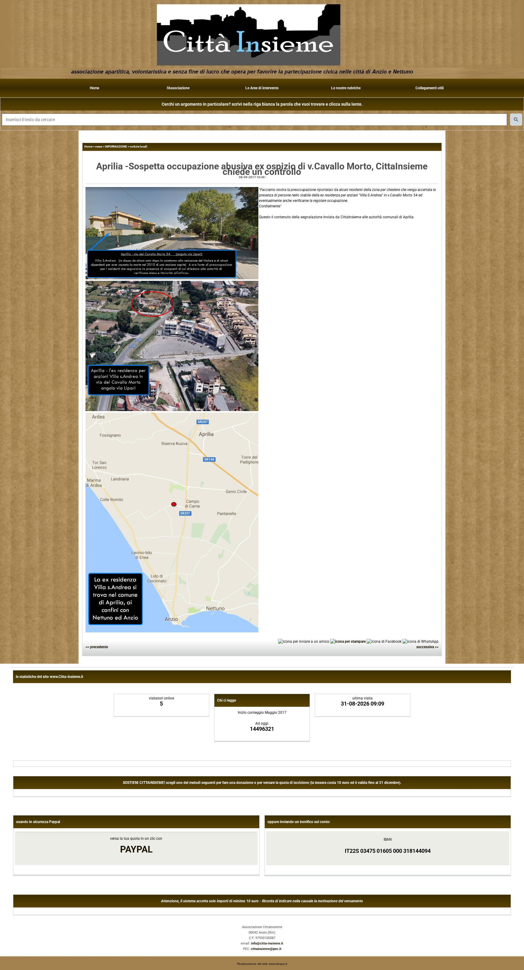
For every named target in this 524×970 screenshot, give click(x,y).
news (98, 146)
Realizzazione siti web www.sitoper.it (262, 963)
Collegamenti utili (429, 88)
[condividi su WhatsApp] (420, 641)
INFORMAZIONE (116, 146)
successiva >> (427, 647)
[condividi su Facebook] (384, 641)
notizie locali (138, 146)
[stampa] (348, 641)
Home (94, 88)
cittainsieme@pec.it (266, 949)
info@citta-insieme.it (267, 943)
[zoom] (172, 278)
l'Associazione (178, 88)
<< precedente (97, 647)
